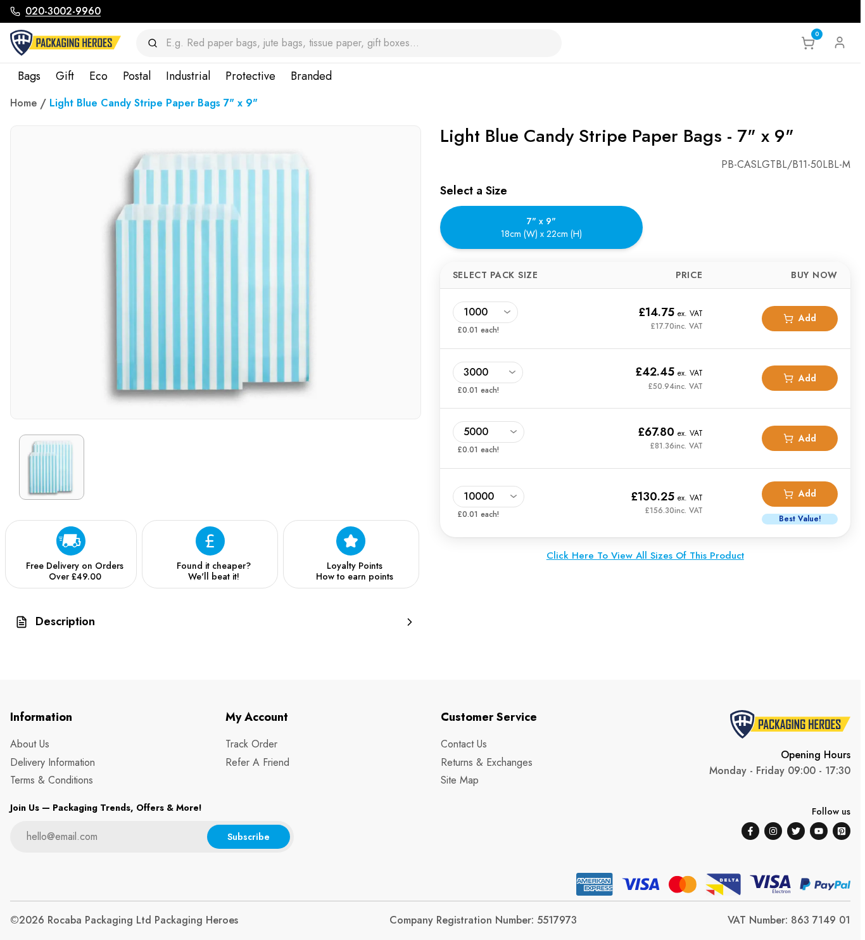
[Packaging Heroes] (65, 43)
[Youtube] (819, 831)
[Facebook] (750, 831)
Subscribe (248, 836)
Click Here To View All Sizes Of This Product (645, 555)
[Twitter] (796, 831)
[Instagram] (773, 831)
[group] (215, 621)
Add (807, 318)
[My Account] (839, 42)
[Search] (157, 43)
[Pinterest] (841, 831)
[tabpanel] (645, 418)
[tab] (541, 227)
